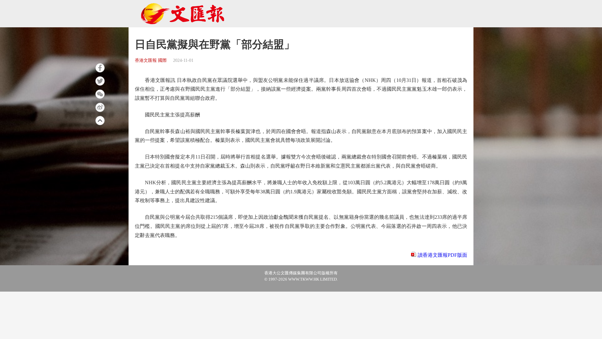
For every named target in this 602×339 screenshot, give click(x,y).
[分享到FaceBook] (100, 68)
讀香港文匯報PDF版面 (442, 255)
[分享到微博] (100, 107)
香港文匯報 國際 (151, 60)
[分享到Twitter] (100, 81)
